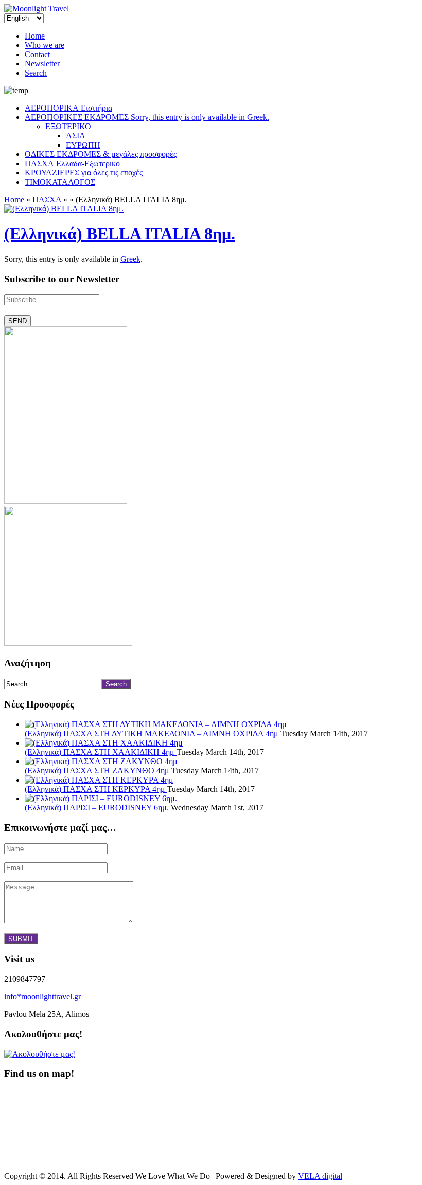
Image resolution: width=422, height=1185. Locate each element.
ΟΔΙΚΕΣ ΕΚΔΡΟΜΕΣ (101, 154)
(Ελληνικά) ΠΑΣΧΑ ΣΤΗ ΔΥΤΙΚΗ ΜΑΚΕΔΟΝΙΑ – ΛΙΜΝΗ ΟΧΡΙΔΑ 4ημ (152, 733)
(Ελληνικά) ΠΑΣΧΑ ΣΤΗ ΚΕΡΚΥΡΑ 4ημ (96, 789)
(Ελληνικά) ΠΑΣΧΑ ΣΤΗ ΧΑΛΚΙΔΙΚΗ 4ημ (101, 752)
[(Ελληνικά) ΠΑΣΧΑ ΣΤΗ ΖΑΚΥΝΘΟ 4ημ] (101, 761)
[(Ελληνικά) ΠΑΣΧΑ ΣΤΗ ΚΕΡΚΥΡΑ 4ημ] (99, 779)
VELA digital (320, 1176)
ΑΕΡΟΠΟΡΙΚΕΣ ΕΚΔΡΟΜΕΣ (147, 117)
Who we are (44, 45)
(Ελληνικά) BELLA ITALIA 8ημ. (119, 233)
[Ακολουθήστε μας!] (39, 1054)
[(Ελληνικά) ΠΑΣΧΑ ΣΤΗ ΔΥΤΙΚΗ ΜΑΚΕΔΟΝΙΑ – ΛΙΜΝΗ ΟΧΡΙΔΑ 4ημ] (156, 724)
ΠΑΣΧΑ (72, 163)
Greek (130, 259)
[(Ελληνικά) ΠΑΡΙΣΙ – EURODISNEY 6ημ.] (101, 798)
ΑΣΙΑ (75, 135)
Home (35, 35)
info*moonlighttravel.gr (42, 996)
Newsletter (42, 63)
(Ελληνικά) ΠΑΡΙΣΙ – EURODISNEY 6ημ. (98, 807)
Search (36, 72)
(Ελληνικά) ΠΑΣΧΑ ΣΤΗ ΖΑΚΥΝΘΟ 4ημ (98, 770)
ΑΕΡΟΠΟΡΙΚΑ (68, 107)
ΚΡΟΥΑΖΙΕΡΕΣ (84, 172)
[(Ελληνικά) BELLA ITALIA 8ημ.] (64, 208)
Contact (37, 54)
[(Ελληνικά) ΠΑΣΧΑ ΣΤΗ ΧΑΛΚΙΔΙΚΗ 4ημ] (104, 742)
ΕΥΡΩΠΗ (83, 144)
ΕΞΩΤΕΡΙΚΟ (68, 126)
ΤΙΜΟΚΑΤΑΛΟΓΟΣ (60, 182)
